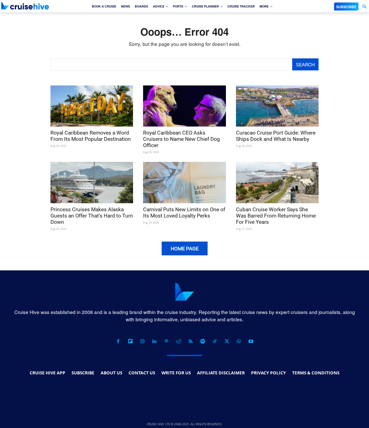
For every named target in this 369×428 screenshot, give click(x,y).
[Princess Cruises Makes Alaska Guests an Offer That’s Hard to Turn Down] (91, 182)
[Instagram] (142, 341)
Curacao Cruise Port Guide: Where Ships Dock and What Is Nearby (276, 136)
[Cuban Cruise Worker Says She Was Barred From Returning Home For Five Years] (277, 182)
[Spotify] (202, 341)
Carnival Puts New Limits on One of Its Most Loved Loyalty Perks (184, 212)
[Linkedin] (154, 341)
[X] (226, 341)
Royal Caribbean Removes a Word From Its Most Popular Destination (90, 136)
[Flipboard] (130, 341)
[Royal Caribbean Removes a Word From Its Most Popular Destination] (91, 106)
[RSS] (190, 341)
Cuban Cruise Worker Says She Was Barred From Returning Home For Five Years (276, 215)
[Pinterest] (166, 341)
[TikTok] (214, 341)
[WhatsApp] (238, 341)
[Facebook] (118, 341)
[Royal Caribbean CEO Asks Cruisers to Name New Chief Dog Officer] (184, 106)
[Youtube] (251, 341)
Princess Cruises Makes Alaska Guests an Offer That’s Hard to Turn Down (91, 215)
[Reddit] (178, 341)
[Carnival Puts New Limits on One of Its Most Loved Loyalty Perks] (184, 182)
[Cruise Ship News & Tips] (25, 6)
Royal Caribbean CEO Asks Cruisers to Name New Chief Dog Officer (181, 139)
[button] (364, 6)
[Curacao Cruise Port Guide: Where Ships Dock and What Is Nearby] (277, 106)
